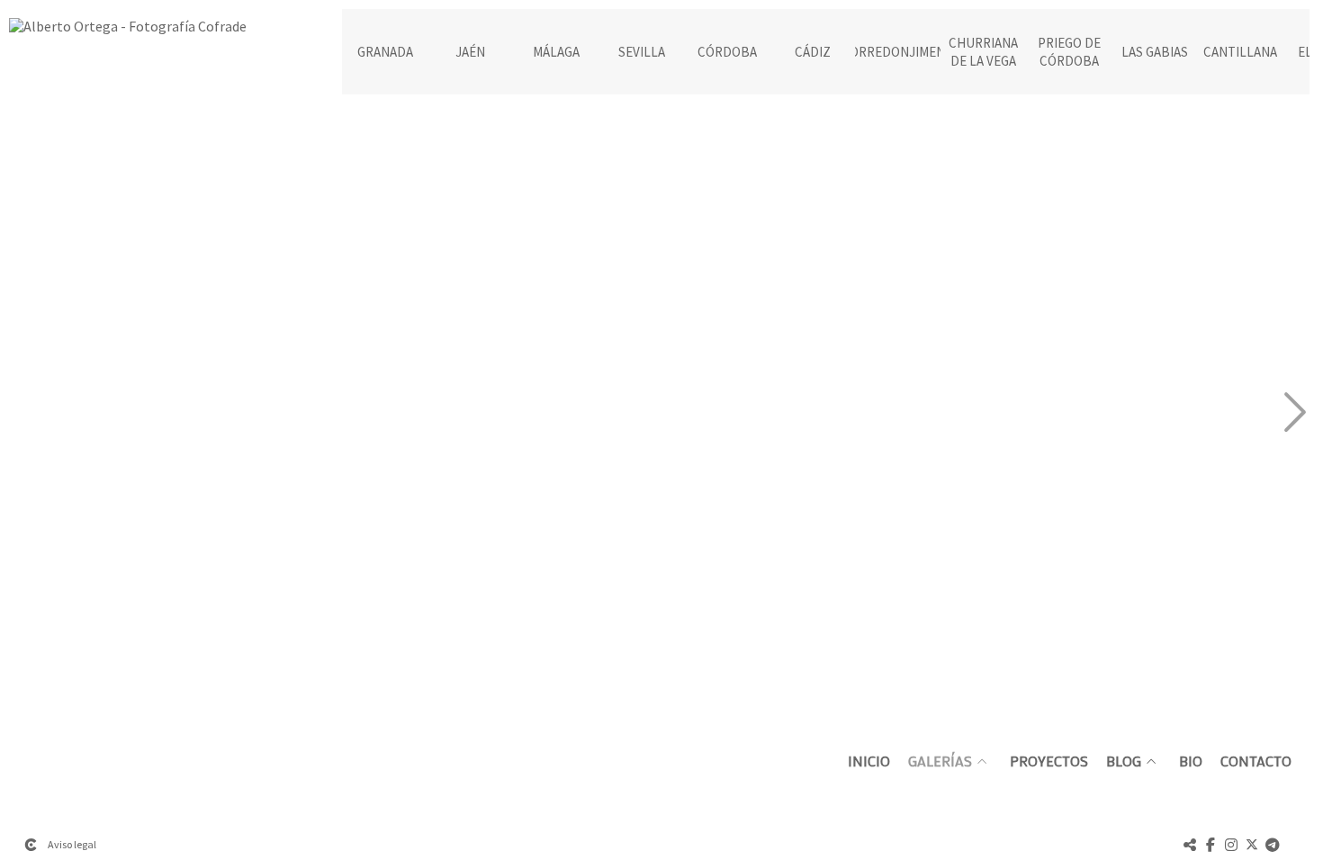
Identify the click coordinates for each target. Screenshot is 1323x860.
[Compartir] (1190, 845)
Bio (1190, 761)
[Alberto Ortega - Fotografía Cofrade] (128, 33)
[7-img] (1073, 261)
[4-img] (460, 568)
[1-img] (153, 261)
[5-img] (766, 261)
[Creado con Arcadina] (30, 844)
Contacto (1256, 761)
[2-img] (153, 568)
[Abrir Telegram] (1273, 845)
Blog (1123, 761)
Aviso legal (72, 844)
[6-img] (766, 568)
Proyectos (1049, 761)
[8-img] (1073, 568)
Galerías (940, 761)
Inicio (869, 761)
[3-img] (460, 261)
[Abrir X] (1252, 845)
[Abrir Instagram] (1231, 845)
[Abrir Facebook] (1211, 845)
